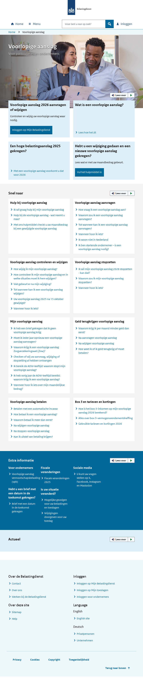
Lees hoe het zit (87, 132)
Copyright (54, 659)
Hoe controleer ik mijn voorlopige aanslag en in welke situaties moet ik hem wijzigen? (41, 276)
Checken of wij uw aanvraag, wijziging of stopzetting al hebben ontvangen (37, 358)
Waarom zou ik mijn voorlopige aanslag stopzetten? (101, 280)
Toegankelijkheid (79, 659)
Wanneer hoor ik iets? (90, 234)
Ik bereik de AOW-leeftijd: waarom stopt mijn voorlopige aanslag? (39, 368)
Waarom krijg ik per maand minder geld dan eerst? (103, 330)
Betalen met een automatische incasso (36, 408)
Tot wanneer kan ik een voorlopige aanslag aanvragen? (103, 226)
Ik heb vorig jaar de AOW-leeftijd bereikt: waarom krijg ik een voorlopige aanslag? (37, 377)
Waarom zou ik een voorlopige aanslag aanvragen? (100, 217)
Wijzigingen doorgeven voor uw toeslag (55, 516)
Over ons (17, 590)
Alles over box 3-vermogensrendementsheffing (105, 418)
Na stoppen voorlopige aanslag (31, 431)
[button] (122, 95)
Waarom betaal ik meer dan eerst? (33, 420)
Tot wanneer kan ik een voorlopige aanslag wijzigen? (38, 291)
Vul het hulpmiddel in (89, 172)
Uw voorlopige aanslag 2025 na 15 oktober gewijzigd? (38, 301)
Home (11, 32)
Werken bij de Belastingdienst (29, 596)
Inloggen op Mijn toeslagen (92, 590)
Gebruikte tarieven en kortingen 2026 (100, 423)
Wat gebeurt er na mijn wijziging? (32, 284)
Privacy (17, 659)
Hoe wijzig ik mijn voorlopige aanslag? (35, 269)
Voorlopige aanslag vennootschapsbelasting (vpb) (26, 477)
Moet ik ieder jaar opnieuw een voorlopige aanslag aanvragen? (38, 339)
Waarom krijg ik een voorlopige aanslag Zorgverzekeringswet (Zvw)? (36, 349)
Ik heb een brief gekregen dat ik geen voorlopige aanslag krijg (35, 330)
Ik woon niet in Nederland (93, 239)
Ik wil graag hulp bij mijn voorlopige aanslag (39, 209)
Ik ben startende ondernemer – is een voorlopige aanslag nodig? (99, 247)
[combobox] (84, 24)
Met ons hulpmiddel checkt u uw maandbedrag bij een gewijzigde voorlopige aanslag (41, 226)
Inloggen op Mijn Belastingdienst (31, 129)
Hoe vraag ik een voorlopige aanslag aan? (102, 209)
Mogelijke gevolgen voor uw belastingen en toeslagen (55, 503)
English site (83, 618)
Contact (16, 583)
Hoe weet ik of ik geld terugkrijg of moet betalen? (101, 350)
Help (14, 618)
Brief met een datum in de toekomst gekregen (23, 507)
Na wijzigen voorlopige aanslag (96, 343)
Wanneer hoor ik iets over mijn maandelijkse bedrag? (39, 386)
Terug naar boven (115, 668)
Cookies (35, 659)
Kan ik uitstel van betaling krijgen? (33, 436)
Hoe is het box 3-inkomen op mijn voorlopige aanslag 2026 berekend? (104, 410)
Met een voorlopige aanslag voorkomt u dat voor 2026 (39, 172)
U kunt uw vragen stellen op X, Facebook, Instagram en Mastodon (89, 479)
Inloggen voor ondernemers (93, 596)
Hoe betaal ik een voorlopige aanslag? (35, 414)
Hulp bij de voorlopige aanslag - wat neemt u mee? (39, 217)
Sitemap (16, 612)
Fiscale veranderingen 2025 (56, 480)
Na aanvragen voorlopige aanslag (97, 337)
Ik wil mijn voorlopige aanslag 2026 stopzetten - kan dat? (105, 270)
